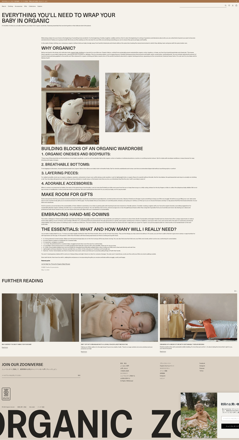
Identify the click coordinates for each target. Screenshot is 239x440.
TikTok (201, 371)
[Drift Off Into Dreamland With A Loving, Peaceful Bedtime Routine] (119, 317)
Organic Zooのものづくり (167, 366)
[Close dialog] (234, 395)
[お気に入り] (229, 5)
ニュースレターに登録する (127, 376)
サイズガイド (124, 373)
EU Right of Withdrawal (126, 381)
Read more (5, 347)
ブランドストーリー (165, 363)
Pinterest (202, 368)
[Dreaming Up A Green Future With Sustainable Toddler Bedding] (198, 317)
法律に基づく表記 (21, 407)
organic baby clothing (77, 52)
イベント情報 (163, 371)
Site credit (32, 407)
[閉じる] (236, 1)
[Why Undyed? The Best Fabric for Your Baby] (40, 317)
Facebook (202, 363)
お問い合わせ (124, 368)
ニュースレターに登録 (8, 1)
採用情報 (162, 373)
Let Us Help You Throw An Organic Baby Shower (55, 264)
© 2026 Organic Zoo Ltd (8, 407)
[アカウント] (233, 5)
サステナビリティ (165, 368)
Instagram (162, 376)
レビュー (162, 378)
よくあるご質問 (124, 366)
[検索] (203, 5)
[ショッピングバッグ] (236, 5)
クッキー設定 (41, 407)
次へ (235, 291)
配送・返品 (123, 363)
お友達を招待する (125, 378)
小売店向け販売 (124, 371)
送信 (79, 375)
